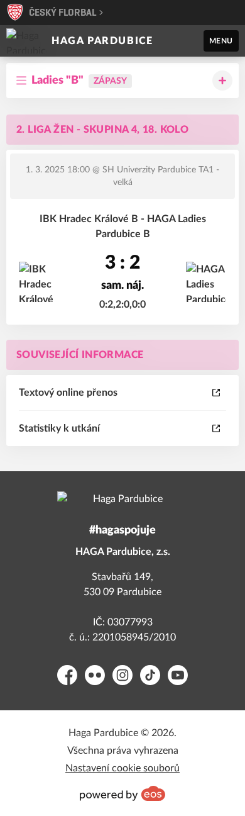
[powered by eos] (122, 793)
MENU (221, 41)
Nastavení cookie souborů (122, 768)
